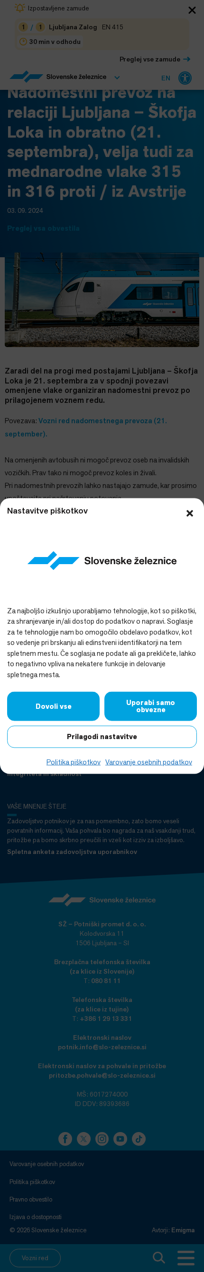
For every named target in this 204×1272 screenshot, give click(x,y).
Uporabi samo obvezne (150, 706)
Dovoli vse (54, 706)
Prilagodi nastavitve (102, 736)
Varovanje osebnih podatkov (148, 762)
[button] (190, 512)
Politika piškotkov (73, 762)
